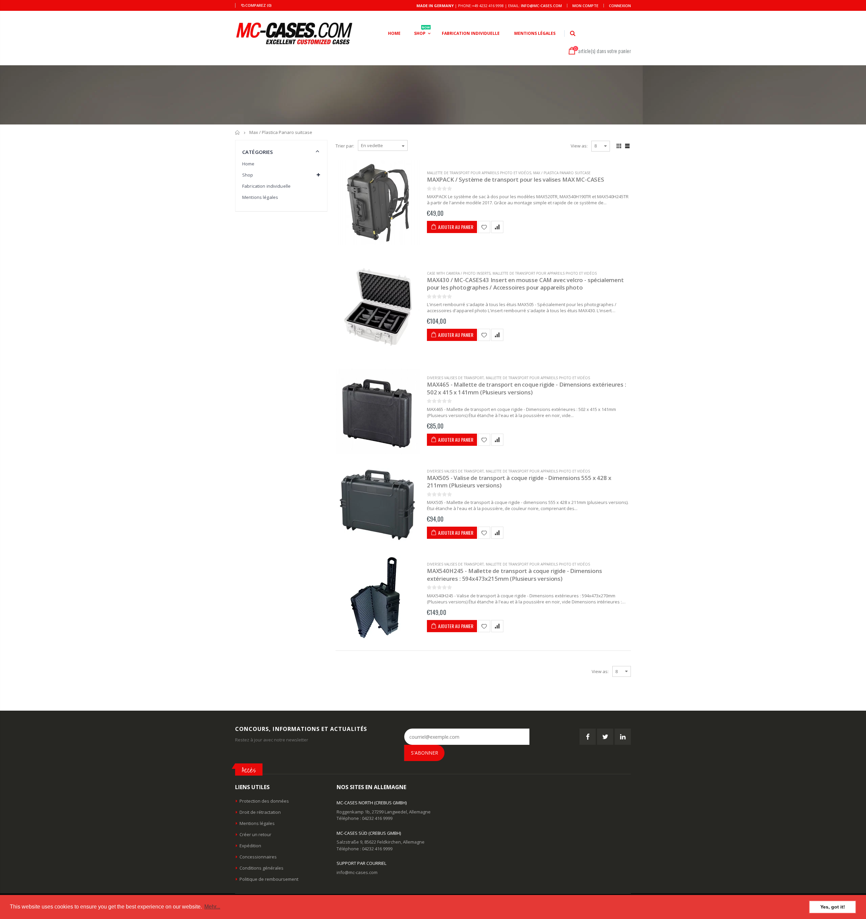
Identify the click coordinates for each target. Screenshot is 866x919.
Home (248, 164)
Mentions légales (260, 197)
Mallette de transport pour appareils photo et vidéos (479, 172)
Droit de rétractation (260, 812)
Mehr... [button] (212, 907)
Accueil (237, 132)
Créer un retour (255, 834)
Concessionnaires (258, 857)
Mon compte (585, 5)
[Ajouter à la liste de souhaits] (484, 227)
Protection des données (264, 801)
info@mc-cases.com (541, 5)
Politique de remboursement (269, 879)
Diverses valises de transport (455, 377)
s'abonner (424, 753)
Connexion (620, 5)
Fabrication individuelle (266, 186)
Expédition (250, 846)
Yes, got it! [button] (832, 907)
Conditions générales (261, 868)
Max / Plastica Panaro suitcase (562, 172)
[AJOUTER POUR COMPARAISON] (497, 227)
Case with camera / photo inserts (459, 273)
